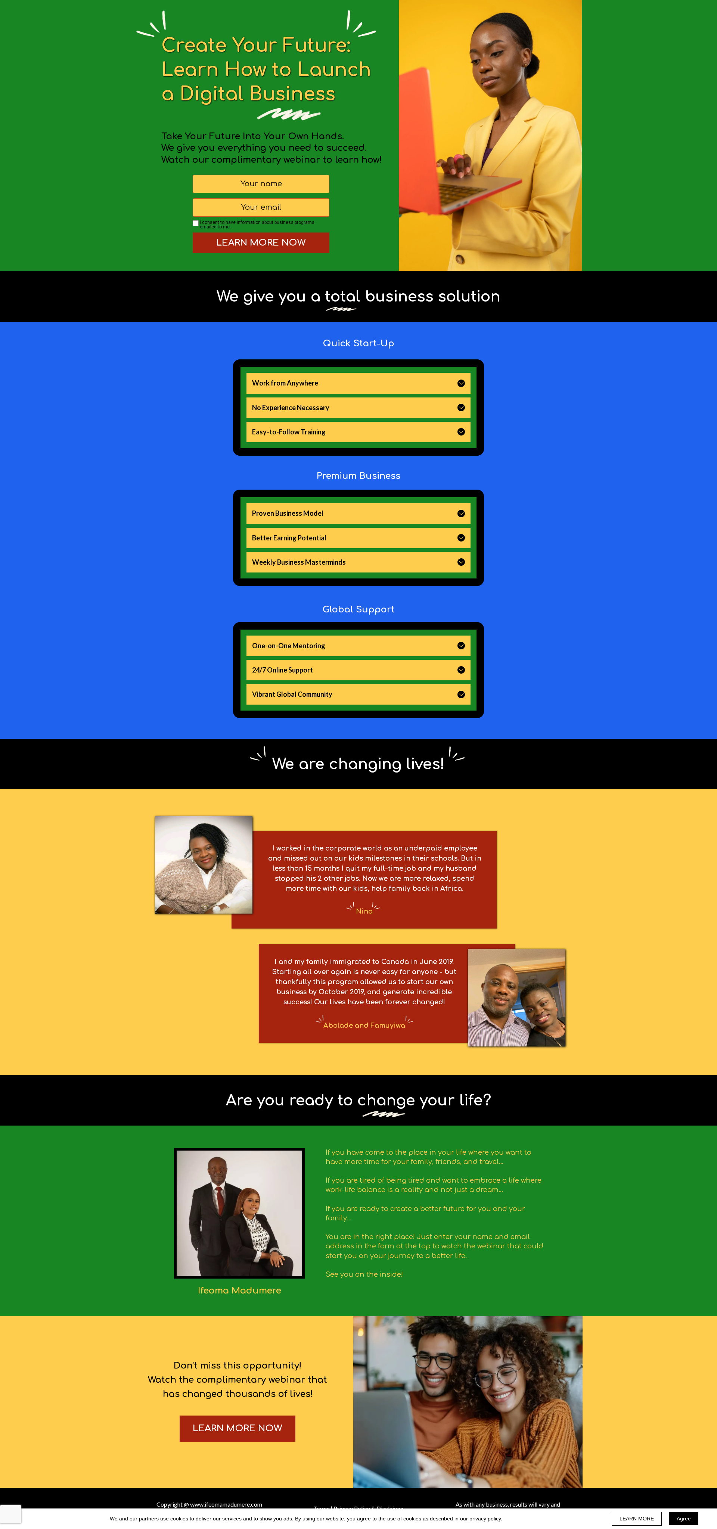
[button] (461, 383)
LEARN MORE (637, 1519)
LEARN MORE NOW (261, 243)
